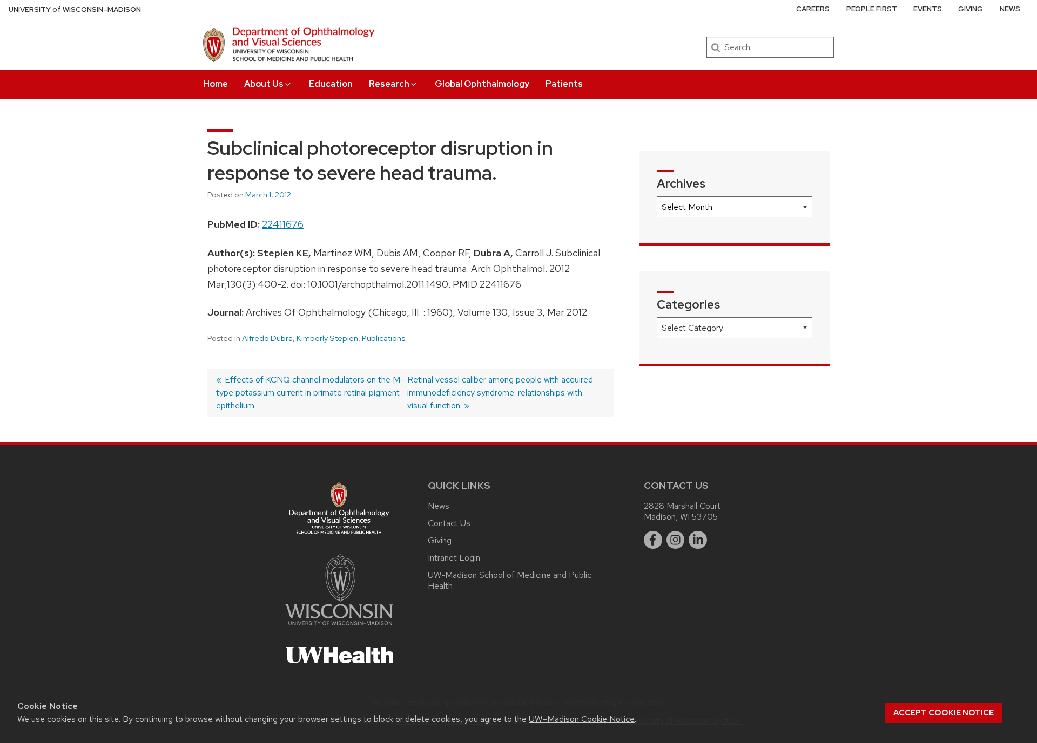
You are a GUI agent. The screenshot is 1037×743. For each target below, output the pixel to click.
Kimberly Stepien (327, 338)
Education (331, 84)
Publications (383, 338)
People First (871, 8)
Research (389, 84)
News (1010, 8)
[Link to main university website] (339, 627)
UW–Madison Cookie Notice (582, 719)
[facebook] (653, 540)
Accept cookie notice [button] (943, 712)
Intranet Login (454, 557)
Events (927, 8)
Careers (813, 8)
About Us (264, 84)
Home (215, 84)
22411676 (283, 224)
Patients (564, 84)
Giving (970, 8)
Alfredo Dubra (267, 338)
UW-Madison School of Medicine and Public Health (509, 580)
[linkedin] (698, 540)
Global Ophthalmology (482, 84)
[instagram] (675, 540)
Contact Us (449, 523)
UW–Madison (75, 9)
